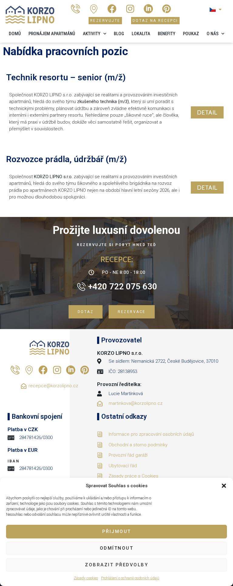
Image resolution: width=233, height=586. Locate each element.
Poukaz (191, 33)
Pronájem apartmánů (52, 33)
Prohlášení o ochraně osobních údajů (130, 578)
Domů (15, 33)
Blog (119, 33)
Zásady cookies (86, 578)
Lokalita (141, 33)
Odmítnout (116, 548)
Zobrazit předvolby (116, 565)
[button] (224, 486)
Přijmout (116, 531)
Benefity (166, 33)
